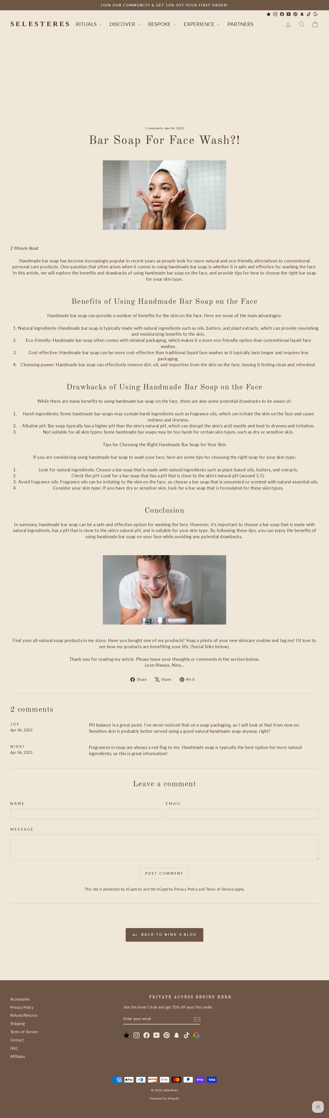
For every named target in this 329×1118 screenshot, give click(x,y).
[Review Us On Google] (315, 14)
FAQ (13, 1048)
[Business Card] (268, 14)
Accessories (20, 999)
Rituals (87, 24)
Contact (17, 1040)
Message (22, 829)
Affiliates (17, 1056)
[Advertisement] (164, 88)
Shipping (17, 1023)
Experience (200, 24)
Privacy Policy (185, 889)
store (100, 640)
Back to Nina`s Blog (168, 934)
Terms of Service (220, 889)
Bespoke (160, 24)
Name (17, 804)
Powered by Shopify (164, 1098)
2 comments (154, 128)
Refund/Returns (23, 1015)
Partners (240, 24)
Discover (122, 24)
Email (173, 804)
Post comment (164, 873)
